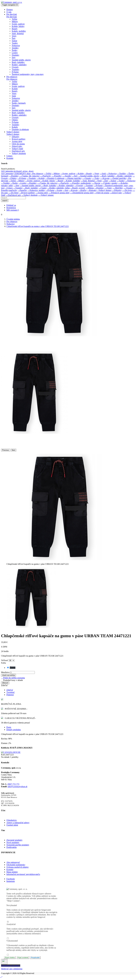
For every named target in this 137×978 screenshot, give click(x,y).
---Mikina (90, 188)
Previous (5, 450)
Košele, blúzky (18, 26)
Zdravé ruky (17, 146)
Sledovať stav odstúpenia (11, 969)
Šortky (14, 50)
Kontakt (9, 869)
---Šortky (14, 183)
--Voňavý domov (104, 190)
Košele (15, 89)
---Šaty (105, 181)
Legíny (15, 53)
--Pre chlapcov (37, 173)
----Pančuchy (45, 176)
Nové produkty (12, 842)
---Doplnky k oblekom (54, 178)
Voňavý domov (12, 134)
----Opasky (86, 178)
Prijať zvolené (22, 958)
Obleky (15, 120)
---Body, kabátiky (107, 176)
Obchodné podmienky (15, 865)
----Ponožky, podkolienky (80, 183)
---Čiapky (43, 188)
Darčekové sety (18, 151)
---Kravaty (73, 190)
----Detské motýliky (118, 178)
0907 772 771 (13, 784)
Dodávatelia (11, 847)
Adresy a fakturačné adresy (17, 822)
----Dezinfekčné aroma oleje (82, 193)
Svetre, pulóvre (18, 24)
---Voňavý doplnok (30, 195)
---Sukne (112, 181)
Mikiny (15, 21)
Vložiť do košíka (8, 675)
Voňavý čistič (17, 148)
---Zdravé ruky (116, 193)
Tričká (14, 19)
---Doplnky (14, 176)
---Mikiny (56, 173)
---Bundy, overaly (77, 188)
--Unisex (9, 188)
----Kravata (104, 178)
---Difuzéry (117, 190)
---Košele (80, 173)
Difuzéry (15, 136)
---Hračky (82, 190)
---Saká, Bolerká (88, 181)
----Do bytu (127, 190)
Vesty (14, 36)
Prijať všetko (10, 958)
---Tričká (47, 173)
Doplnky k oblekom (20, 129)
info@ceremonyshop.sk (17, 786)
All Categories (7, 173)
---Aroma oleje (41, 193)
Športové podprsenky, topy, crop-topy (28, 74)
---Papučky (22, 190)
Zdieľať (9, 690)
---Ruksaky (92, 190)
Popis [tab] (8, 727)
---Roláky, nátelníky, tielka (58, 188)
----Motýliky (118, 188)
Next (13, 450)
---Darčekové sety (13, 195)
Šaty (14, 38)
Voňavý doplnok (19, 153)
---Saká (103, 173)
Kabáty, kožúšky (19, 31)
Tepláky (15, 48)
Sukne (14, 41)
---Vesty (96, 173)
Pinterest (10, 695)
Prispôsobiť (35, 958)
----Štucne (96, 183)
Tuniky (15, 43)
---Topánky (31, 178)
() (12, 210)
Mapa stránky (12, 872)
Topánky (15, 69)
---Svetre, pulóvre (67, 173)
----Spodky (66, 176)
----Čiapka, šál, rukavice (29, 176)
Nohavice (16, 45)
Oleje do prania (18, 144)
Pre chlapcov (11, 79)
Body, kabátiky (18, 62)
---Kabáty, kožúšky (72, 181)
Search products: (8, 169)
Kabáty (15, 127)
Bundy (15, 29)
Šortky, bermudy (19, 103)
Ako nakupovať (13, 862)
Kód (3, 755)
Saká (14, 96)
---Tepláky (121, 173)
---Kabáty (41, 178)
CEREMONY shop (22, 173)
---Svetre (58, 190)
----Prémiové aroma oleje (58, 193)
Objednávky (11, 820)
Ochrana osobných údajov (17, 867)
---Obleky (12, 178)
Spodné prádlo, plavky (21, 60)
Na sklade (5, 757)
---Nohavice (111, 173)
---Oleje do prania (101, 193)
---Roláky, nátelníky (123, 176)
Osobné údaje (12, 825)
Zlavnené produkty (14, 840)
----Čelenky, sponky (109, 183)
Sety (14, 57)
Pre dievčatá (11, 17)
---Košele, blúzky (48, 181)
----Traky (96, 178)
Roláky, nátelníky (19, 65)
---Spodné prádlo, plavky (88, 176)
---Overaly (78, 185)
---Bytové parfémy (27, 193)
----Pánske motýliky (73, 178)
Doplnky (15, 55)
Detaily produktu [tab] (13, 729)
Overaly (15, 67)
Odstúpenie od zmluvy (10, 965)
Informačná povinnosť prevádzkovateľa (23, 874)
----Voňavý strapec (46, 195)
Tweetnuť (10, 692)
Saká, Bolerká (18, 33)
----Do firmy (13, 193)
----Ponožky (57, 176)
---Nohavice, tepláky (36, 190)
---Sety (75, 176)
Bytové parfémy (18, 139)
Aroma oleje (17, 141)
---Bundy (88, 173)
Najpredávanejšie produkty (17, 845)
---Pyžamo (21, 178)
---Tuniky (121, 181)
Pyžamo (15, 72)
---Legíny (23, 183)
